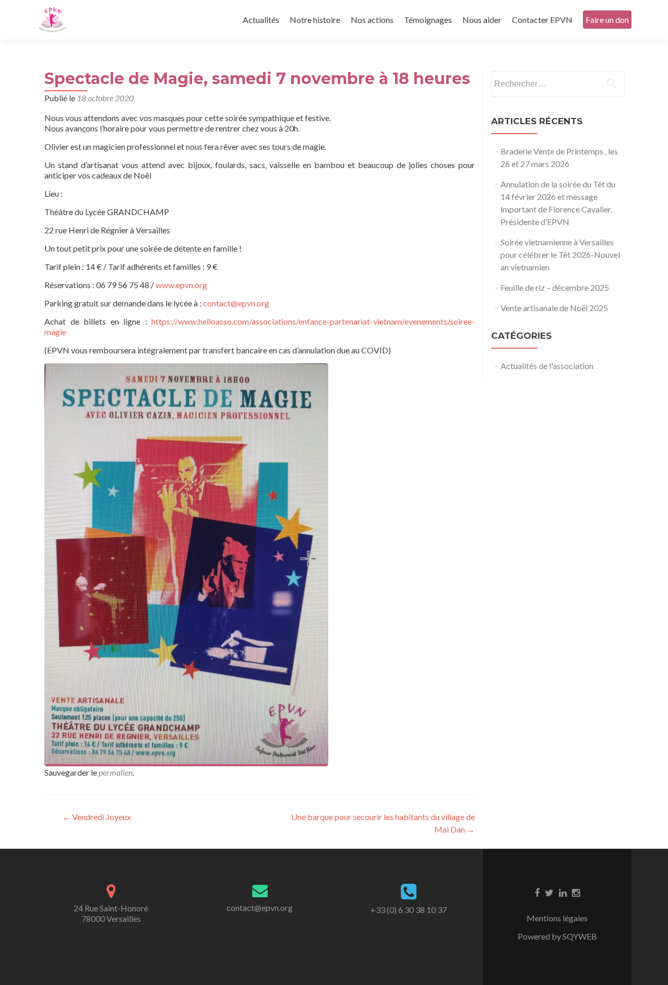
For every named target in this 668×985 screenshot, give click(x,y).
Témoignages (428, 20)
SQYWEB (580, 936)
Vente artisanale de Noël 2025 (554, 308)
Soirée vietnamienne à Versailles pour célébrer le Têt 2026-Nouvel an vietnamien (560, 254)
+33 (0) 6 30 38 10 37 (409, 910)
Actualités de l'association (546, 366)
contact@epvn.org (236, 303)
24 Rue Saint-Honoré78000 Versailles (111, 913)
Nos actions (372, 20)
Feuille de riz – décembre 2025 (554, 287)
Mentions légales (557, 918)
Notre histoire (315, 20)
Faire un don (607, 20)
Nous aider (482, 20)
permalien (116, 772)
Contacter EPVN (542, 20)
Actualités (261, 20)
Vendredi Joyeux (96, 817)
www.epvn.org (181, 285)
